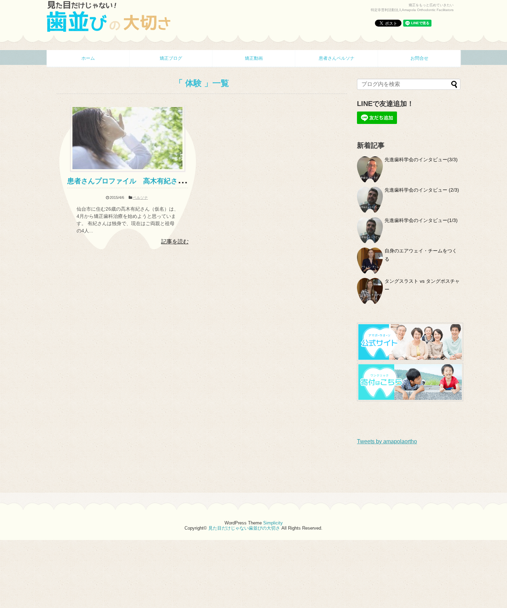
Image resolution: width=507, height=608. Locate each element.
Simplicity (273, 522)
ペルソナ (140, 197)
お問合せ (419, 58)
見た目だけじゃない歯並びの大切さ (244, 528)
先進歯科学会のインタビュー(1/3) (421, 220)
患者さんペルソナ (337, 58)
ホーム (88, 58)
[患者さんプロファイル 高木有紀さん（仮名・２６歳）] (127, 170)
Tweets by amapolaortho (387, 441)
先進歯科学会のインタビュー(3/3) (421, 159)
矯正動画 (254, 58)
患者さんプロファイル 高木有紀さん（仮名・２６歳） (153, 181)
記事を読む (175, 241)
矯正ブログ (171, 58)
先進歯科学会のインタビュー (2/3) (422, 190)
